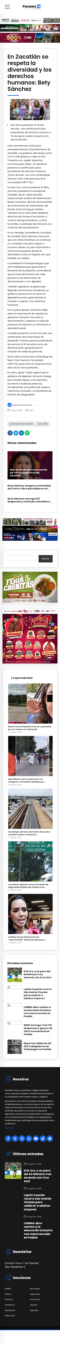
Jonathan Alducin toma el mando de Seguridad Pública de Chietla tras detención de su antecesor (28, 886)
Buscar (45, 558)
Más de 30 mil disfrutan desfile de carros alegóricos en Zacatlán (28, 472)
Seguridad (35, 1294)
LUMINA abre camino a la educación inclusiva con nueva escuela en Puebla (37, 1012)
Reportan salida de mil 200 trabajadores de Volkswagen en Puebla (37, 1046)
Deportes (34, 1310)
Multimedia (10, 1310)
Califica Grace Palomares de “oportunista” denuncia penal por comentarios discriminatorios (26, 938)
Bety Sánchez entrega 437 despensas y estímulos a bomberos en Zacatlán (29, 501)
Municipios (35, 1288)
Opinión (33, 1305)
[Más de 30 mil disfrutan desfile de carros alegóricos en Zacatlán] (30, 465)
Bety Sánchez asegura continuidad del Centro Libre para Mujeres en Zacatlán (29, 488)
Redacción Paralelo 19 (22, 405)
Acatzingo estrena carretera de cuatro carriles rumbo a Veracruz (29, 833)
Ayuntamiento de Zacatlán (21, 424)
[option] (30, 109)
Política (8, 1294)
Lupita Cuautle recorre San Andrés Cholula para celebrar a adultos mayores (38, 994)
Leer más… (10, 1128)
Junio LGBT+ (42, 424)
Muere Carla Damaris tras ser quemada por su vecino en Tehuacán (29, 728)
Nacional (9, 1299)
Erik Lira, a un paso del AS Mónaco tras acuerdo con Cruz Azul (37, 974)
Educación (35, 1299)
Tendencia (10, 1305)
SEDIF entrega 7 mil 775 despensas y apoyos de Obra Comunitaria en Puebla (38, 1030)
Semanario (10, 1315)
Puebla (8, 1288)
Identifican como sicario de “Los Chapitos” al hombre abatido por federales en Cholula (26, 780)
